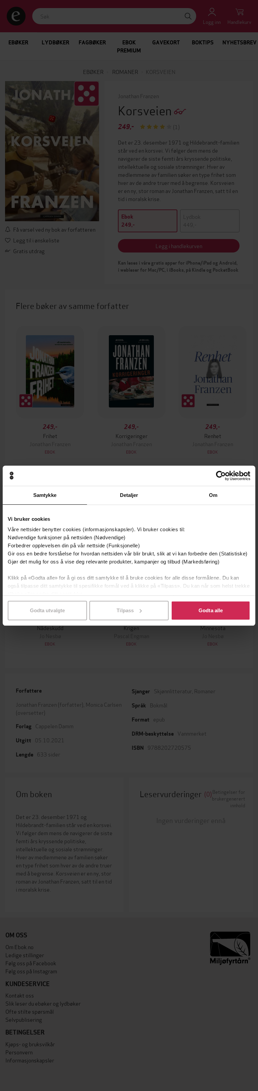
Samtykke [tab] (44, 495)
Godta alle (211, 610)
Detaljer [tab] (129, 495)
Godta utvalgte (47, 610)
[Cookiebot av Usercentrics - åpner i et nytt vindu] (220, 476)
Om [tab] (213, 495)
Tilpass (125, 610)
